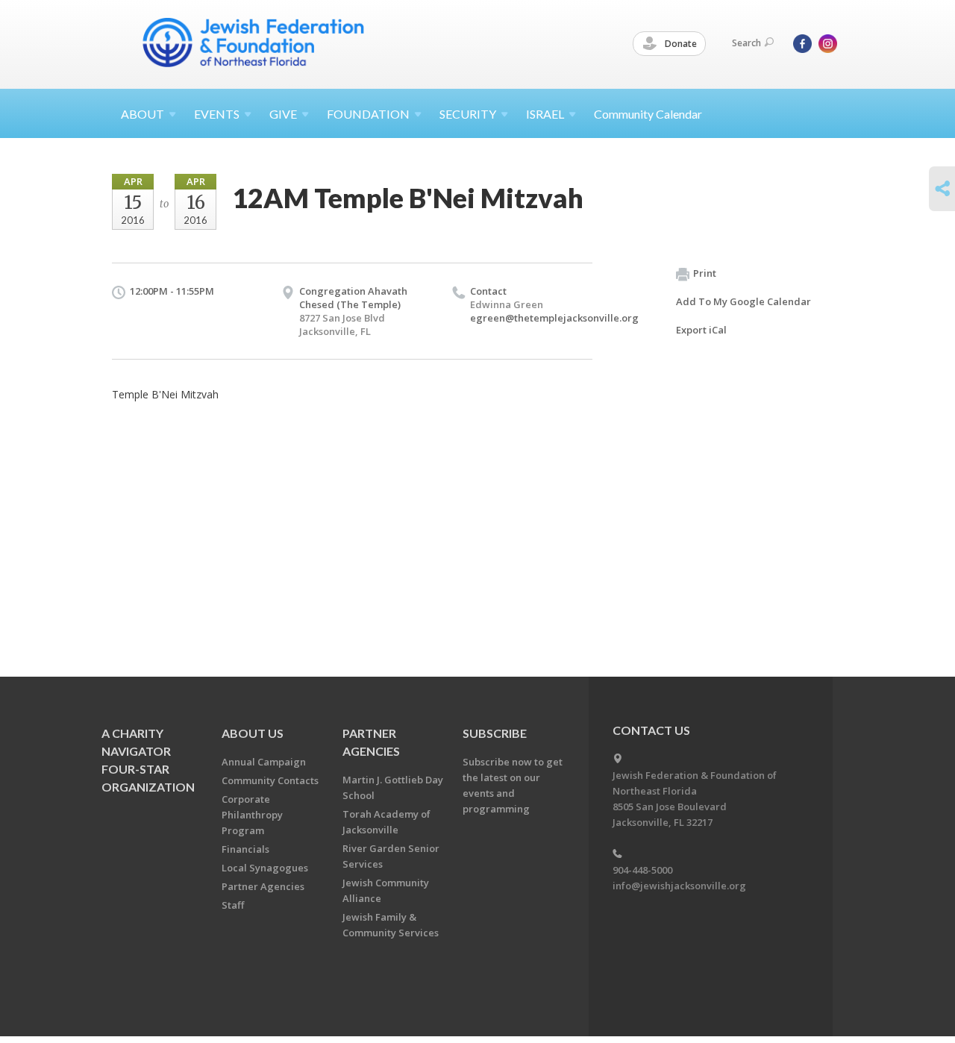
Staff (233, 905)
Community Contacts (270, 780)
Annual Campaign (264, 761)
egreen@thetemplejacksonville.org (554, 318)
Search (746, 43)
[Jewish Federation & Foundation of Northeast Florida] (253, 42)
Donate (680, 43)
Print (704, 273)
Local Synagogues (265, 867)
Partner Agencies (263, 886)
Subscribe (495, 733)
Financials (245, 849)
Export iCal (701, 329)
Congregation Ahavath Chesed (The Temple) (353, 297)
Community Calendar (648, 114)
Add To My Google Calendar (743, 301)
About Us (253, 733)
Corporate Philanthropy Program (252, 814)
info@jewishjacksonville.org (679, 885)
